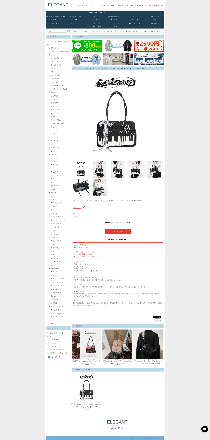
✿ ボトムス (54, 116)
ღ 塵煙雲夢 (54, 103)
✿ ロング (54, 199)
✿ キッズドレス (56, 310)
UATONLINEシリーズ (154, 31)
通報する (158, 321)
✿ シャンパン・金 (56, 286)
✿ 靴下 (53, 254)
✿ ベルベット (55, 213)
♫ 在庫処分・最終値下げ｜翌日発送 (55, 16)
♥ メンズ (154, 20)
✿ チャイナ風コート (57, 120)
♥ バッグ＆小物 (115, 23)
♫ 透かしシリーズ (154, 16)
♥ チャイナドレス (95, 23)
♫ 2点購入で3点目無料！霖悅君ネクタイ (95, 13)
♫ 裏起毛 (114, 27)
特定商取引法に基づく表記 (59, 353)
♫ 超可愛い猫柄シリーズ (114, 16)
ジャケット (99, 31)
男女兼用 (106, 31)
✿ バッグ (54, 230)
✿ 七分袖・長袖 (56, 223)
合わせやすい (142, 31)
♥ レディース (55, 23)
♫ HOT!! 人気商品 (95, 20)
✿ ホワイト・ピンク (57, 279)
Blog (92, 5)
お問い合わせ (101, 5)
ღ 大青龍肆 (54, 96)
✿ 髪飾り (54, 237)
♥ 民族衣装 (154, 23)
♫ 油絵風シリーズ (56, 20)
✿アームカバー (56, 261)
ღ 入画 (53, 99)
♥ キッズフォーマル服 (95, 27)
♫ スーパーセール (115, 20)
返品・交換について (82, 5)
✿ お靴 (53, 151)
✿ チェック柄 (55, 216)
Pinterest (121, 5)
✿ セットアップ (56, 113)
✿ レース (54, 210)
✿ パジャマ (54, 130)
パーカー (88, 31)
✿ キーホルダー (56, 248)
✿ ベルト (54, 251)
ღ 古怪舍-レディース (57, 85)
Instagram (111, 5)
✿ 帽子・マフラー (56, 241)
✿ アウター (54, 144)
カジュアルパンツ (122, 31)
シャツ (113, 31)
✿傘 (52, 265)
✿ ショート (54, 196)
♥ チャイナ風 (134, 20)
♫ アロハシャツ (134, 16)
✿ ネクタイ (54, 258)
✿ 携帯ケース (55, 244)
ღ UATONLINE (55, 185)
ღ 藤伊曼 (54, 189)
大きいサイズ (133, 31)
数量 (74, 213)
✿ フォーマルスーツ (57, 313)
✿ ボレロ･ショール (57, 317)
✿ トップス (54, 106)
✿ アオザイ (54, 299)
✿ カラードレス (56, 292)
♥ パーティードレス (134, 23)
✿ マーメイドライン (57, 203)
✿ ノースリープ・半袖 (58, 220)
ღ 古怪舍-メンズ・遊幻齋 (59, 89)
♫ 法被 (75, 20)
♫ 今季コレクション (75, 16)
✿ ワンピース (55, 110)
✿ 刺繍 (53, 206)
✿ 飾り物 (54, 127)
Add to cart (118, 232)
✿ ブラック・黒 (56, 282)
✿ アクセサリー (56, 234)
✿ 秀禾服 (54, 303)
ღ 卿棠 (53, 92)
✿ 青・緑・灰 (55, 289)
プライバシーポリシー (57, 349)
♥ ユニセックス (75, 23)
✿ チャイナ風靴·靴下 (57, 123)
